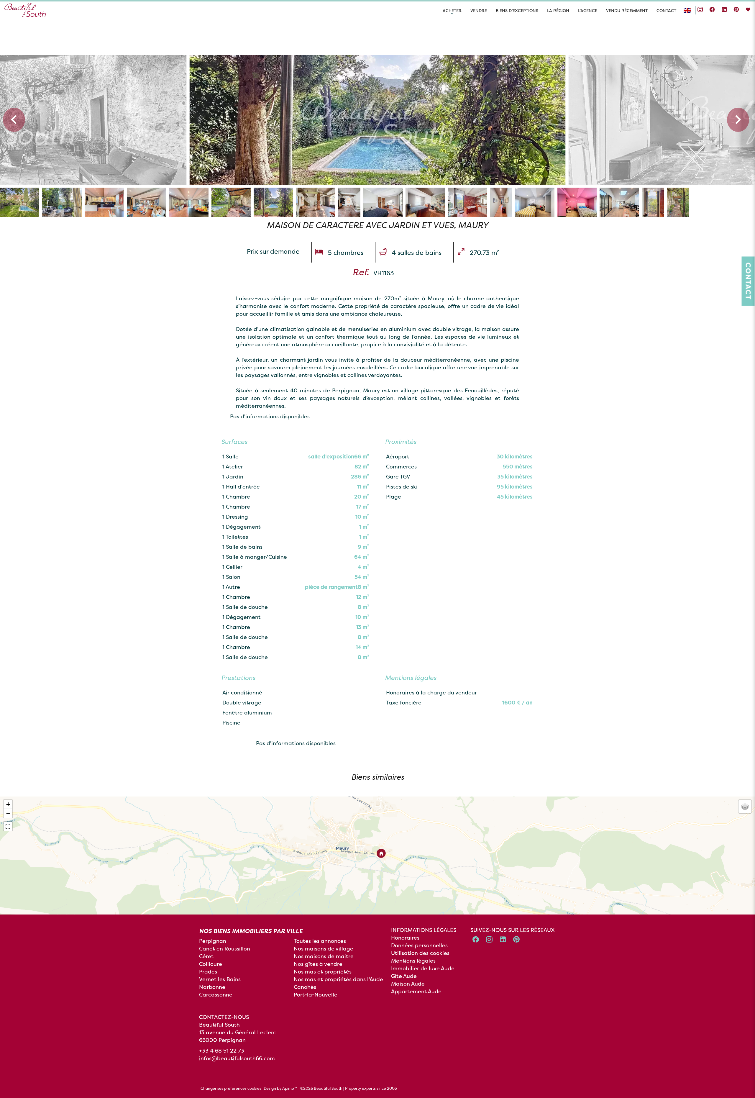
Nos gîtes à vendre (318, 964)
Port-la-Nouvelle (315, 994)
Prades (208, 971)
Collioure (210, 964)
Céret (206, 956)
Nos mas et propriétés (323, 971)
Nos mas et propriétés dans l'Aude (338, 979)
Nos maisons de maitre (324, 956)
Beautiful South (219, 1024)
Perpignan (212, 941)
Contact (748, 281)
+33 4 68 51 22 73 (221, 1050)
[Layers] (744, 806)
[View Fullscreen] (8, 826)
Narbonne (212, 987)
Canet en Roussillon (224, 948)
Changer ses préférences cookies (231, 1088)
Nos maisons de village (323, 948)
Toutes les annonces (320, 941)
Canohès (305, 987)
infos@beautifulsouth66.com (237, 1058)
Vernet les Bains (220, 979)
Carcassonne (215, 994)
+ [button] (8, 804)
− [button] (8, 813)
